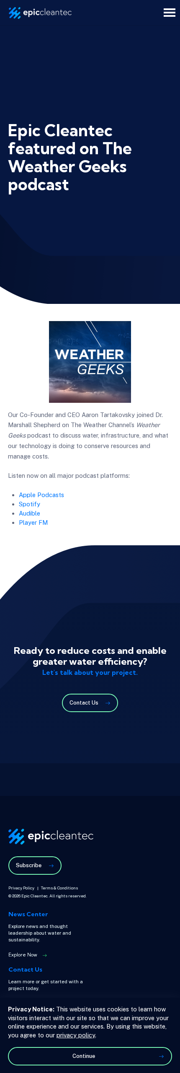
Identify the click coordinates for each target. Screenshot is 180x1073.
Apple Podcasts (41, 494)
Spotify (29, 504)
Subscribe (28, 865)
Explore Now (22, 955)
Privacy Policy (21, 888)
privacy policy (76, 1035)
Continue (83, 1056)
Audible (29, 513)
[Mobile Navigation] (169, 12)
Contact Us (83, 703)
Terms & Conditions (59, 888)
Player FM (33, 522)
